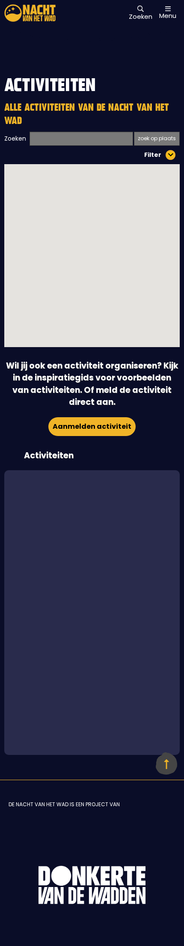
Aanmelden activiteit (92, 426)
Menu (167, 15)
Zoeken (15, 138)
